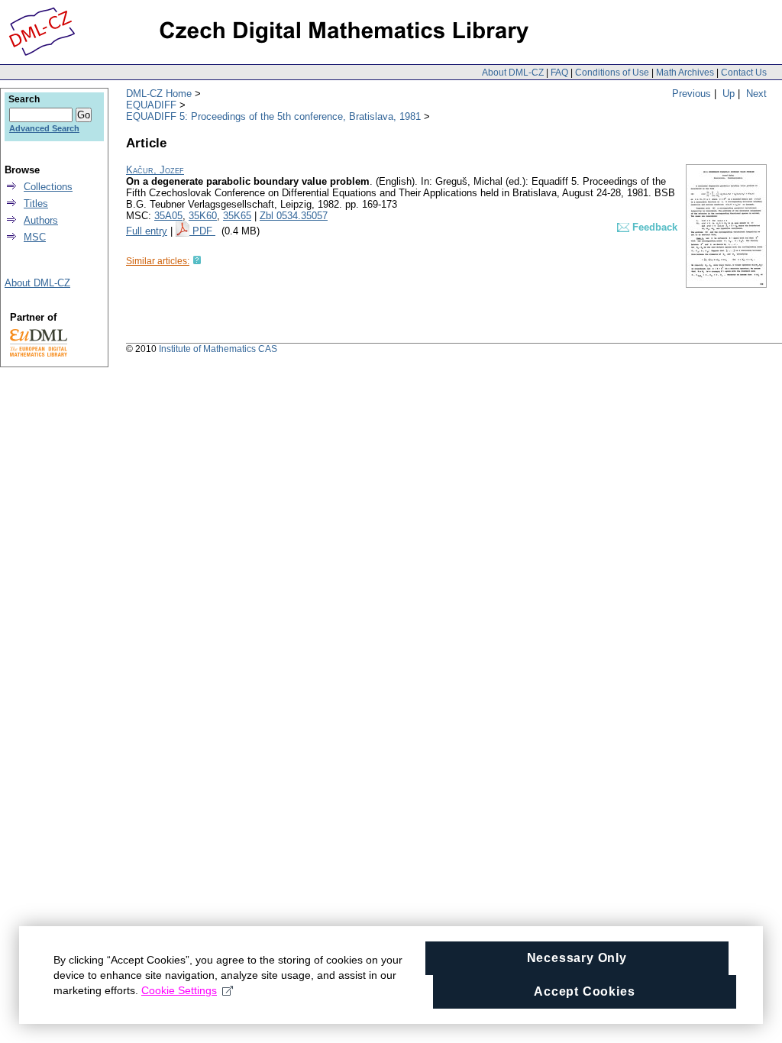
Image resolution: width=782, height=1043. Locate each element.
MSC (35, 237)
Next (756, 93)
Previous (691, 93)
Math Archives (685, 72)
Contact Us (744, 72)
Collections (48, 186)
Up (728, 93)
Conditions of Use (612, 72)
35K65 (237, 215)
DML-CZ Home (159, 93)
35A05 (168, 215)
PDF (203, 231)
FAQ (559, 72)
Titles (36, 203)
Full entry (146, 231)
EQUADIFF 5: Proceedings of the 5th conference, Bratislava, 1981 (273, 116)
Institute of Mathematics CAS (218, 349)
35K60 (203, 215)
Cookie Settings (179, 990)
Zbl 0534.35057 (294, 215)
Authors (41, 220)
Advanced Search (44, 128)
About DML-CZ (513, 72)
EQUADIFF (151, 105)
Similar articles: (157, 261)
